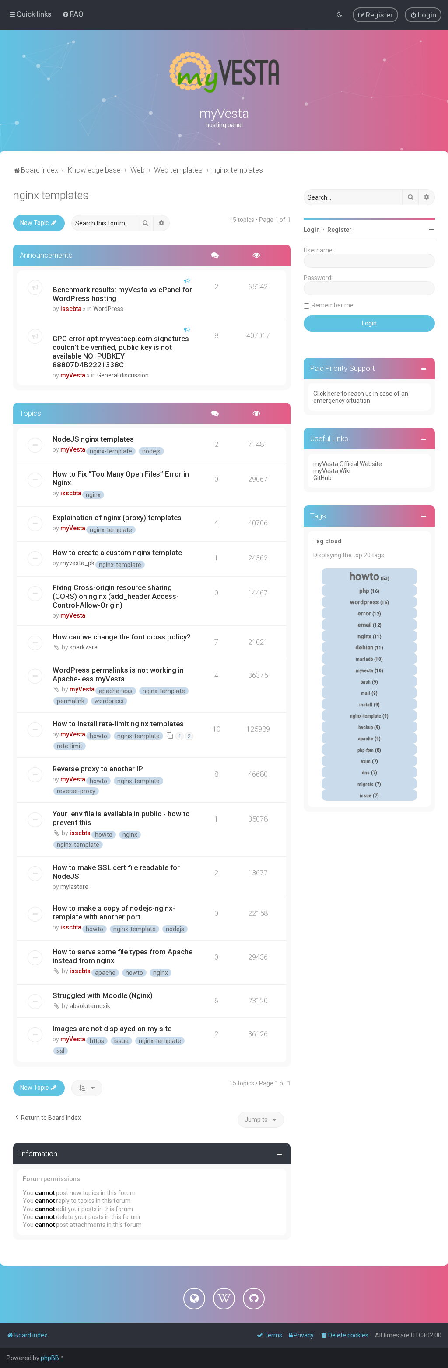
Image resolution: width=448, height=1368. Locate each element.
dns (366, 772)
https (97, 1040)
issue (121, 1040)
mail (365, 693)
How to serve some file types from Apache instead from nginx (122, 956)
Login (312, 229)
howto (98, 735)
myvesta (364, 670)
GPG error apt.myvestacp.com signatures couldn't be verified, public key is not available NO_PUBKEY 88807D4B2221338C (120, 351)
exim (365, 761)
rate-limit (69, 746)
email (364, 625)
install (365, 704)
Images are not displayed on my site (112, 1028)
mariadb (364, 659)
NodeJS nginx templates (93, 439)
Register (339, 229)
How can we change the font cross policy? (121, 636)
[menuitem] (73, 14)
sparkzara (84, 647)
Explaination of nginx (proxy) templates (117, 517)
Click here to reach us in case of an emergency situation (360, 397)
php (364, 590)
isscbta (70, 308)
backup (365, 727)
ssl (60, 1050)
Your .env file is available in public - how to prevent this (121, 818)
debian (364, 647)
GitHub (322, 477)
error (364, 613)
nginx (93, 494)
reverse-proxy (76, 791)
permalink (70, 701)
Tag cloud (327, 541)
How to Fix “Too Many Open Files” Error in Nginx (120, 478)
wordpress (109, 701)
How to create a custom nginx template (117, 552)
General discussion (123, 375)
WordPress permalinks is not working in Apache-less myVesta (118, 674)
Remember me (333, 305)
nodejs (151, 451)
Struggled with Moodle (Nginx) (102, 995)
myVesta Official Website (347, 463)
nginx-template (111, 451)
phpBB (50, 1357)
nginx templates (51, 195)
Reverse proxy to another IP (97, 768)
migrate (365, 784)
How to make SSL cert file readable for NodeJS (116, 872)
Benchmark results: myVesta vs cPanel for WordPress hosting (122, 294)
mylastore (74, 886)
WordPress (108, 308)
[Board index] (224, 72)
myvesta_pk (77, 563)
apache (105, 972)
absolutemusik (90, 1005)
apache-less (116, 690)
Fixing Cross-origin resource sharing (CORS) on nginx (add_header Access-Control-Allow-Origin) (115, 596)
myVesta (72, 375)
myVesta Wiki (331, 470)
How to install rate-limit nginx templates (118, 723)
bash (365, 682)
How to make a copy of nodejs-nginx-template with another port (113, 912)
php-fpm (365, 750)
